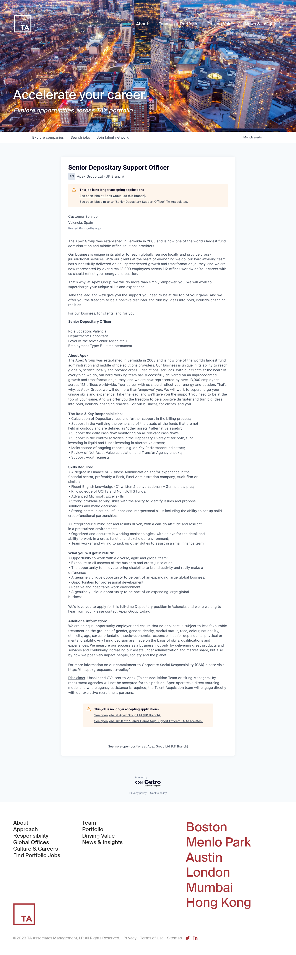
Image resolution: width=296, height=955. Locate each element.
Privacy (130, 938)
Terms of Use (152, 938)
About (20, 823)
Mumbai (209, 887)
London (208, 872)
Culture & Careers (35, 849)
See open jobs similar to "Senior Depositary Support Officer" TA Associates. (134, 201)
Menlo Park (218, 842)
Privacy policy (138, 792)
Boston (206, 827)
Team (89, 823)
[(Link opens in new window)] (187, 938)
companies (48, 137)
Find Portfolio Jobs (36, 855)
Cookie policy (158, 792)
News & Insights (102, 842)
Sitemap (174, 938)
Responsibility (30, 836)
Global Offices (31, 842)
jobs (80, 137)
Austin (204, 857)
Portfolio (92, 829)
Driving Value (98, 836)
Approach (25, 829)
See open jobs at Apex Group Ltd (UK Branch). (113, 196)
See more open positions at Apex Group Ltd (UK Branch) (148, 746)
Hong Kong (218, 902)
